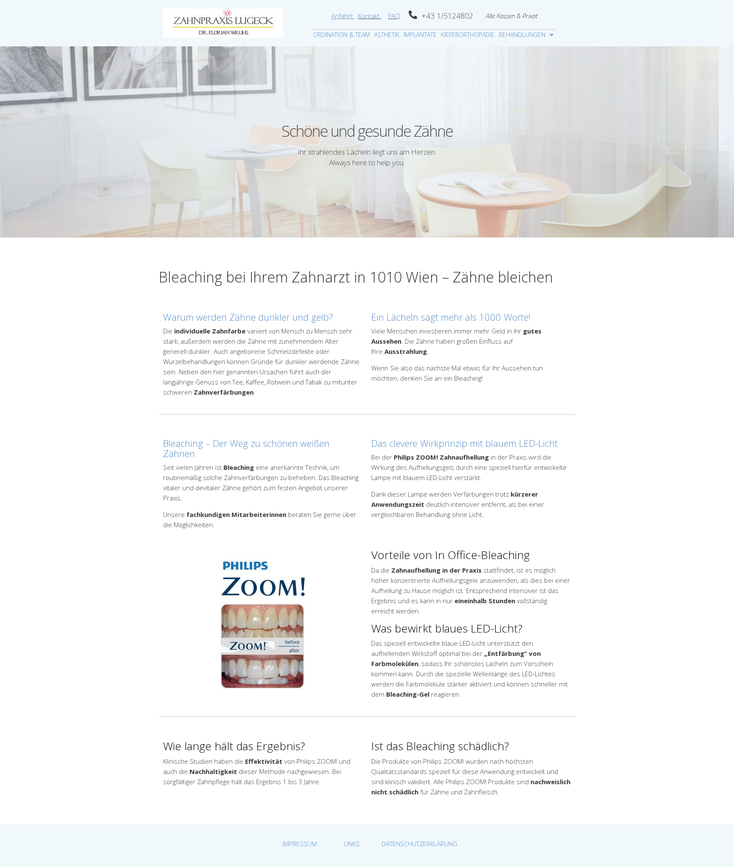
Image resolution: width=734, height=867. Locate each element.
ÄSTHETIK (386, 35)
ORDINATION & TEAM (341, 35)
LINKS (352, 843)
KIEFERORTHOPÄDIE (467, 35)
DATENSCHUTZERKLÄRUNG (419, 843)
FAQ (394, 15)
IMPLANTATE (420, 35)
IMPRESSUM (299, 843)
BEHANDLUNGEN (522, 35)
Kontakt (369, 15)
